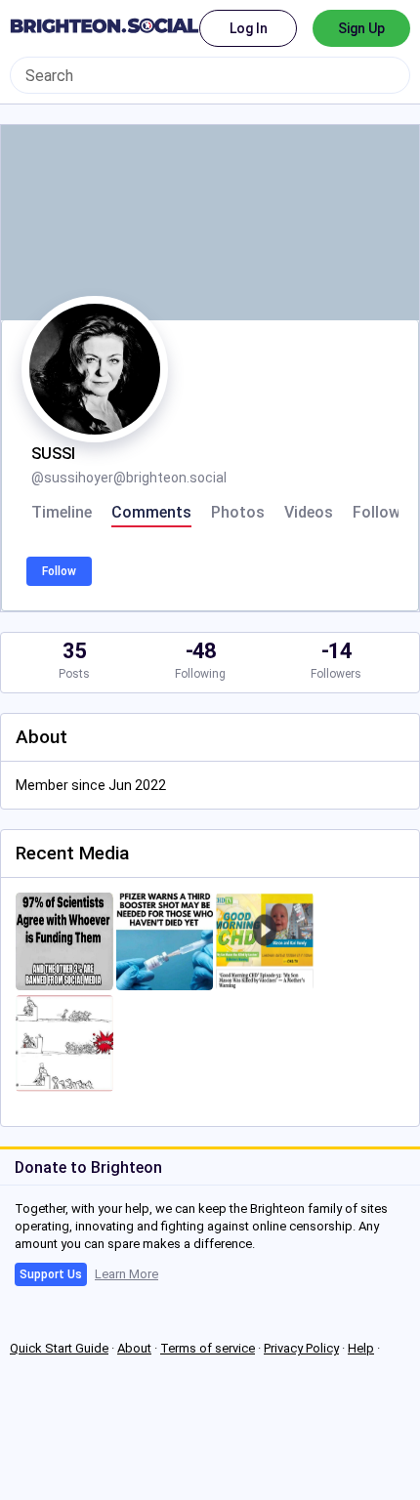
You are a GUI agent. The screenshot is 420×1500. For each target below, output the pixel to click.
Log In (249, 28)
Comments (151, 512)
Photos (238, 512)
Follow (59, 571)
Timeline (61, 512)
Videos (308, 512)
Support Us (51, 1274)
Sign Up (361, 28)
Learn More (126, 1274)
